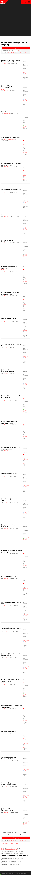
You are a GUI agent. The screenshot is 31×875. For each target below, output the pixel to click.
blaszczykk (25, 330)
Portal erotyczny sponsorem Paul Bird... (10, 293)
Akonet (24, 873)
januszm (24, 175)
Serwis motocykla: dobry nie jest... (10, 474)
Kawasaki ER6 (8, 215)
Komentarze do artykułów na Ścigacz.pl (14, 43)
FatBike (24, 304)
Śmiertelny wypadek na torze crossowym (11, 629)
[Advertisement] (15, 15)
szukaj (25, 1)
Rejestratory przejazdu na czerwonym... (9, 784)
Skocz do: (21, 846)
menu (29, 1)
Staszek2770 (25, 356)
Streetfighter (8, 525)
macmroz (25, 253)
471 (25, 52)
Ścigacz (6, 91)
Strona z (11, 52)
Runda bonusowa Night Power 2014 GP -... (10, 809)
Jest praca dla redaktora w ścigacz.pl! (9, 370)
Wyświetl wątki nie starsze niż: (10, 832)
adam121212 (25, 98)
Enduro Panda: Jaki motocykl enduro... (10, 654)
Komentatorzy (26, 433)
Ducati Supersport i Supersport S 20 (9, 422)
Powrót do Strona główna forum (9, 843)
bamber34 (7, 113)
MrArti (6, 63)
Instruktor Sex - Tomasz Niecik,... (9, 267)
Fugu (24, 124)
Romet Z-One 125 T (9, 731)
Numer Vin (4, 112)
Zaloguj (22, 2)
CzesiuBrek (25, 278)
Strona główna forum (6, 38)
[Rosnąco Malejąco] (20, 834)
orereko (24, 227)
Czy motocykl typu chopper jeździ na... (10, 448)
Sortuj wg (7, 834)
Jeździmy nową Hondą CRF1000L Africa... (11, 164)
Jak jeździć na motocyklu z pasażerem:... (8, 319)
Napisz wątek (17, 48)
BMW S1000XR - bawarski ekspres (10, 680)
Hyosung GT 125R (9, 576)
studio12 (24, 382)
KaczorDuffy (25, 201)
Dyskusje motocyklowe (15, 38)
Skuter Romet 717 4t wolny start (10, 137)
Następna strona (20, 830)
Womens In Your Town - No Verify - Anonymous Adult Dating (11, 61)
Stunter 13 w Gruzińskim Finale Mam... (8, 758)
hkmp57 (24, 407)
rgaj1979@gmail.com (9, 139)
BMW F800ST (7, 241)
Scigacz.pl (2, 2)
